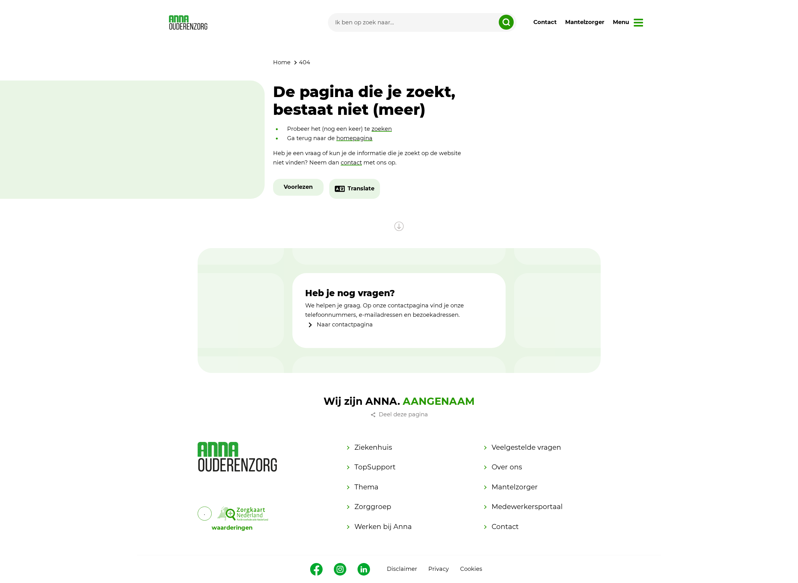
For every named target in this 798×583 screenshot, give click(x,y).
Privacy (438, 569)
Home (282, 62)
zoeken (382, 128)
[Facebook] (316, 569)
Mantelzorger (584, 22)
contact (351, 162)
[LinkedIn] (364, 569)
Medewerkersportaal (527, 506)
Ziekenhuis (373, 447)
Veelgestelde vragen (526, 447)
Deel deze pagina (403, 414)
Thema (366, 487)
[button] (298, 187)
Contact (545, 22)
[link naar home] (188, 22)
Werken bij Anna (383, 526)
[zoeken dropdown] (506, 22)
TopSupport (375, 467)
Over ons (507, 467)
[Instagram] (340, 569)
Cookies (471, 569)
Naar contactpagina (344, 324)
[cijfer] (243, 514)
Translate (361, 188)
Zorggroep (372, 506)
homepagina (354, 138)
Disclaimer (402, 569)
